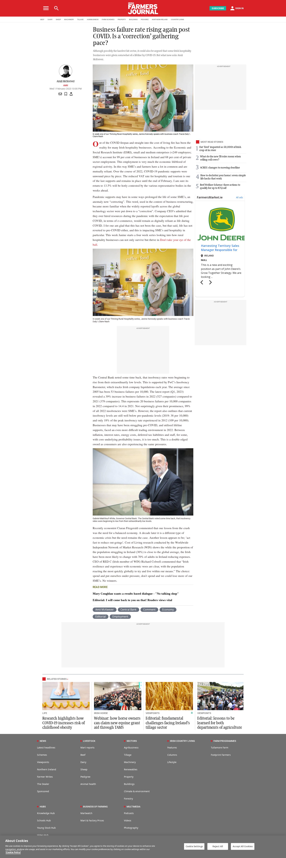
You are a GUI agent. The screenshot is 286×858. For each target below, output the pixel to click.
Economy (168, 609)
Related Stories (57, 679)
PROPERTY (122, 19)
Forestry (128, 798)
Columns (172, 754)
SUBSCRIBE (218, 8)
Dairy (83, 762)
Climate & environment (137, 791)
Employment (120, 616)
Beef (82, 754)
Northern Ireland (46, 769)
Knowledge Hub (46, 813)
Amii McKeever (104, 609)
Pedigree (85, 776)
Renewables (130, 769)
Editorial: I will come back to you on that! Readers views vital (132, 600)
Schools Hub (44, 820)
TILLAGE (80, 19)
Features (172, 747)
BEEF (42, 19)
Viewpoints (43, 762)
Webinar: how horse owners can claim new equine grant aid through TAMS (117, 722)
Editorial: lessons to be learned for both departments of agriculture (219, 722)
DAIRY (50, 19)
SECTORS (132, 741)
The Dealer (43, 784)
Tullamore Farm (219, 747)
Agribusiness (131, 747)
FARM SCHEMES (108, 19)
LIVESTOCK (89, 741)
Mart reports (87, 747)
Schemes (42, 754)
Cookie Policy (13, 852)
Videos (127, 820)
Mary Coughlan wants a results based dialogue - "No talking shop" (136, 593)
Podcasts (129, 813)
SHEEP (58, 19)
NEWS (43, 741)
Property (128, 776)
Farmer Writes (45, 776)
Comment (149, 609)
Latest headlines (46, 747)
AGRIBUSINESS (92, 19)
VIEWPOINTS (152, 713)
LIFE (44, 713)
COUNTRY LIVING (177, 19)
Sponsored (43, 791)
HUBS (43, 806)
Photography (131, 827)
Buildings (129, 784)
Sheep (83, 769)
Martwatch (86, 813)
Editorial (100, 616)
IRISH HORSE (101, 713)
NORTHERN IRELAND (160, 19)
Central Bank (128, 609)
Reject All (218, 846)
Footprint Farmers (221, 754)
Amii (65, 85)
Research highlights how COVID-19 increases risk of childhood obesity (63, 722)
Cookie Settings (194, 846)
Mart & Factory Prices (92, 820)
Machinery (130, 762)
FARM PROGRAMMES (225, 741)
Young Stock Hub (46, 827)
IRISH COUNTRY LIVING (182, 741)
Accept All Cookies (243, 846)
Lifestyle (171, 762)
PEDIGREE (145, 19)
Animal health (88, 784)
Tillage (127, 754)
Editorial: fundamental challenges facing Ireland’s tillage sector (168, 722)
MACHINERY (69, 19)
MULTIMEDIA (133, 806)
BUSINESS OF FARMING (95, 806)
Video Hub (42, 835)
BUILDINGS (133, 19)
